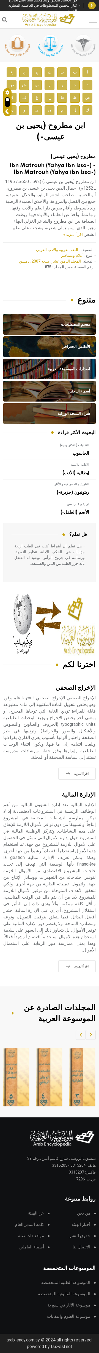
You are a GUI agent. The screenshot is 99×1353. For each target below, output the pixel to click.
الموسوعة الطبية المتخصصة (65, 1283)
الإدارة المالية (79, 794)
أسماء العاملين (31, 1247)
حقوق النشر (79, 1236)
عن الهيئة (36, 1213)
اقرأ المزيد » (73, 234)
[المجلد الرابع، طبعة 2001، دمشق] (45, 1077)
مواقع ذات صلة (31, 1236)
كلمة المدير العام (29, 1225)
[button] (91, 1035)
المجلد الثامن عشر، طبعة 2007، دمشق (50, 261)
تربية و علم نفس (78, 504)
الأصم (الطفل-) (75, 512)
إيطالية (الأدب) (75, 472)
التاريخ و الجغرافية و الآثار (71, 484)
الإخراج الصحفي (76, 687)
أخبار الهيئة (81, 1225)
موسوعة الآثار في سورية (69, 1305)
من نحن (83, 1213)
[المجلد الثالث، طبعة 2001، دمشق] (78, 1077)
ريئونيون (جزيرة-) (73, 492)
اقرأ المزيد (81, 774)
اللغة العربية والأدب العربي (57, 249)
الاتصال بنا (81, 1247)
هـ (36, 110)
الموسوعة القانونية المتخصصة (64, 1294)
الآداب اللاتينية (80, 465)
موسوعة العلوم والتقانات (68, 1316)
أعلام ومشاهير (72, 255)
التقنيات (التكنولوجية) (74, 445)
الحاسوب (81, 453)
